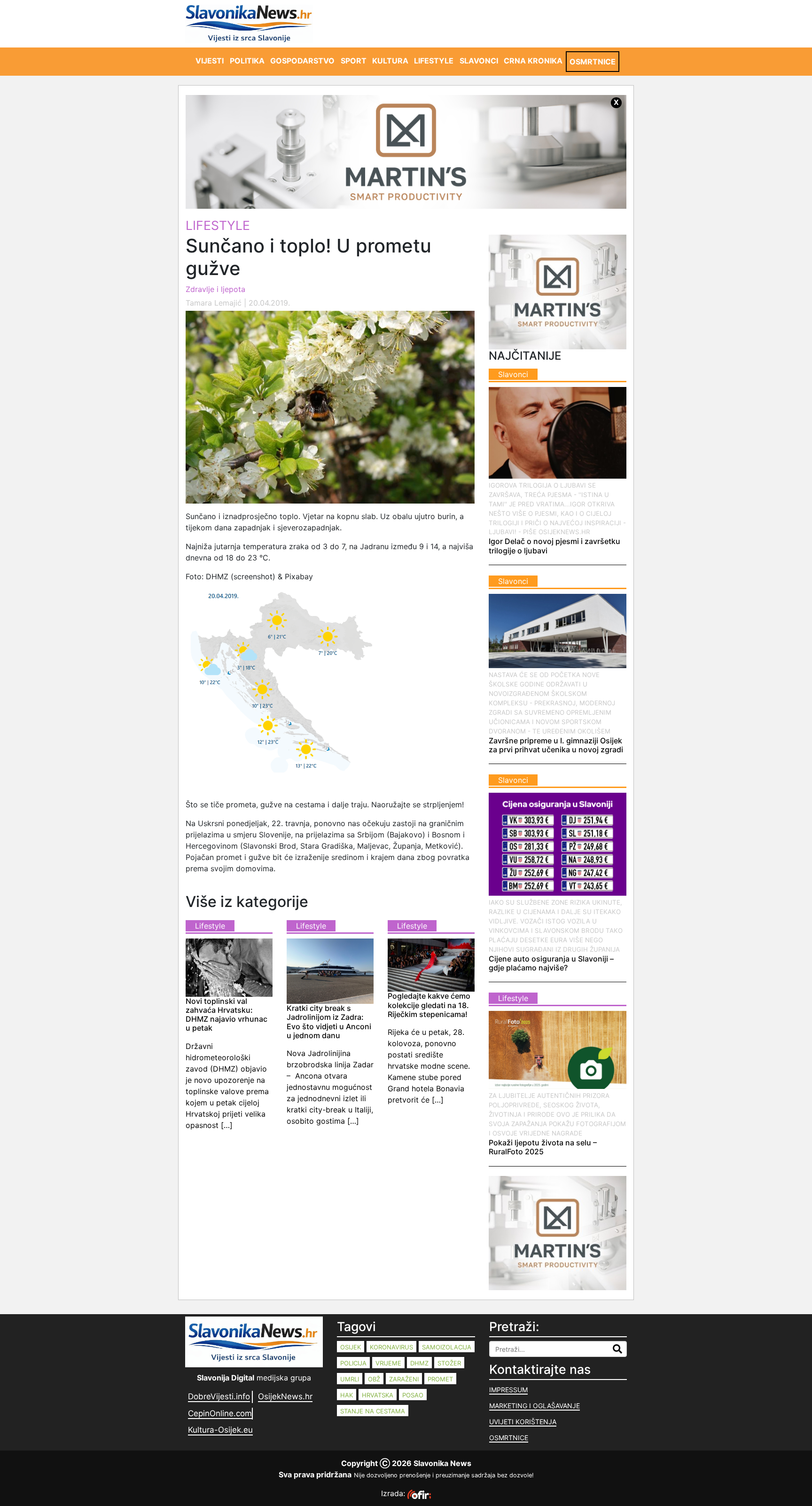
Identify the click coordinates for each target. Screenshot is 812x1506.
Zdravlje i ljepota (215, 289)
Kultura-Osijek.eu (220, 1430)
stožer (449, 1363)
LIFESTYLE (433, 60)
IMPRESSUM (508, 1390)
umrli (349, 1379)
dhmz (419, 1363)
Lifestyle (218, 225)
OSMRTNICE (593, 61)
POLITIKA (247, 60)
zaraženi (404, 1379)
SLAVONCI (479, 60)
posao (412, 1395)
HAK (346, 1395)
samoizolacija (446, 1347)
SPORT (354, 60)
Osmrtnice (508, 1438)
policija (353, 1363)
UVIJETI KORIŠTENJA (522, 1422)
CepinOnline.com (220, 1413)
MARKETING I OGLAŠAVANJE (534, 1406)
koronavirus (391, 1347)
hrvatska (377, 1395)
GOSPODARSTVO (302, 60)
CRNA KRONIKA (533, 60)
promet (440, 1379)
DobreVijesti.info (219, 1396)
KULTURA (390, 60)
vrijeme (388, 1363)
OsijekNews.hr (285, 1396)
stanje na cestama (372, 1411)
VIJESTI (209, 60)
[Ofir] (419, 1493)
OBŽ (374, 1379)
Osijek (350, 1347)
